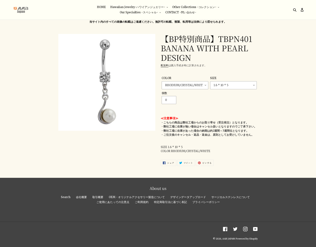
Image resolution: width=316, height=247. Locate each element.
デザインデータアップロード (188, 197)
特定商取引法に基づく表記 (170, 202)
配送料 (164, 65)
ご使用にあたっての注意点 (112, 202)
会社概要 (81, 197)
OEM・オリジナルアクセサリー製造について (137, 197)
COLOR (166, 78)
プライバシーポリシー (206, 202)
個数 (164, 93)
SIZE (213, 78)
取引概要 (97, 197)
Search (65, 197)
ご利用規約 (141, 202)
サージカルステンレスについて (230, 197)
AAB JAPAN (228, 238)
